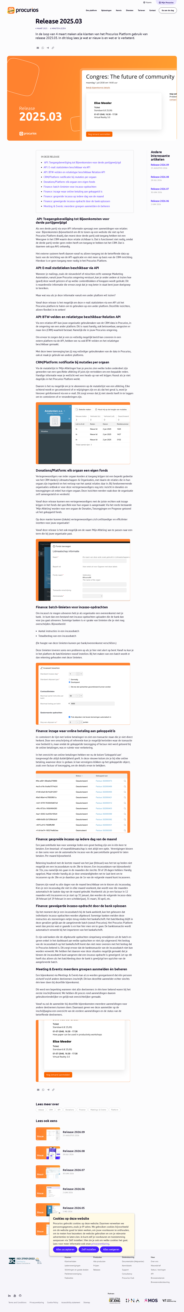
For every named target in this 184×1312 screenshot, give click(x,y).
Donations (69, 1110)
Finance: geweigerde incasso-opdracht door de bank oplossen (77, 201)
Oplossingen (106, 10)
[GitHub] (20, 1296)
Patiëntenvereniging (73, 1274)
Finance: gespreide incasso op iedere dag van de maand (74, 196)
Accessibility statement (70, 1302)
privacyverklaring (100, 1243)
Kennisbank (127, 1265)
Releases (96, 1270)
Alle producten (99, 1261)
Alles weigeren (111, 1249)
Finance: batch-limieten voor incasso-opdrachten (71, 186)
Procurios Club (128, 1278)
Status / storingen (158, 1270)
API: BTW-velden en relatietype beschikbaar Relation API (75, 172)
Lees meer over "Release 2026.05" (85, 1209)
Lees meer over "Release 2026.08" (164, 179)
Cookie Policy (52, 1302)
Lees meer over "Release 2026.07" (164, 191)
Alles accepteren (65, 1249)
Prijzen (96, 1265)
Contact (152, 10)
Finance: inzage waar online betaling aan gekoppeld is (73, 191)
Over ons (154, 1261)
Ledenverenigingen (72, 1265)
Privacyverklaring (37, 1302)
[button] (37, 47)
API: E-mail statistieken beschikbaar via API (67, 167)
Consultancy (127, 1274)
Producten (97, 1257)
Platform (114, 1110)
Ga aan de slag (168, 10)
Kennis (118, 10)
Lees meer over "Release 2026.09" (164, 167)
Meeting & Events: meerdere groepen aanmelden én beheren (77, 206)
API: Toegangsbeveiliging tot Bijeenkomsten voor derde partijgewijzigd (82, 162)
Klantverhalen (70, 1261)
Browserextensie (157, 1278)
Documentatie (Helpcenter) (133, 1261)
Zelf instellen (88, 1249)
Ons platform (91, 10)
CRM (51, 1110)
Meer (153, 1257)
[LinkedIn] (9, 1296)
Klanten (68, 1257)
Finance (82, 1110)
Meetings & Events (98, 1110)
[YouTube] (15, 1296)
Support (125, 1270)
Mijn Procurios (167, 2)
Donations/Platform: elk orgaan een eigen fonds (71, 181)
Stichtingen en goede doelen (76, 1270)
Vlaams (149, 2)
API (59, 1110)
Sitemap (86, 1302)
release (41, 1110)
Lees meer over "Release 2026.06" (164, 203)
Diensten (129, 10)
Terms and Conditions (17, 1302)
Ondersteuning (128, 1257)
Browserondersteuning (160, 1282)
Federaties (69, 1278)
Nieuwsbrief (156, 1265)
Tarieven (141, 10)
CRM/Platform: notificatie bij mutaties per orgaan (70, 177)
